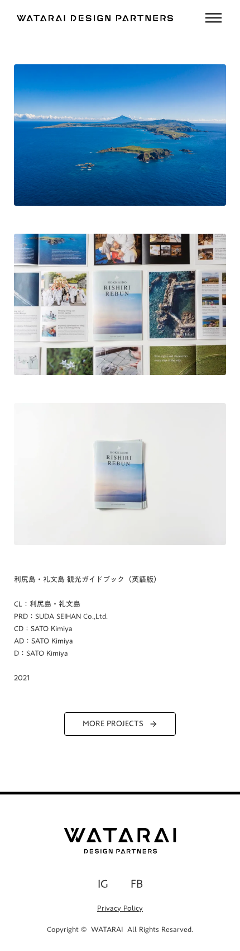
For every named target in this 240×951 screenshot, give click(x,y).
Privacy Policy (120, 908)
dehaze (213, 18)
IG (103, 883)
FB (137, 883)
